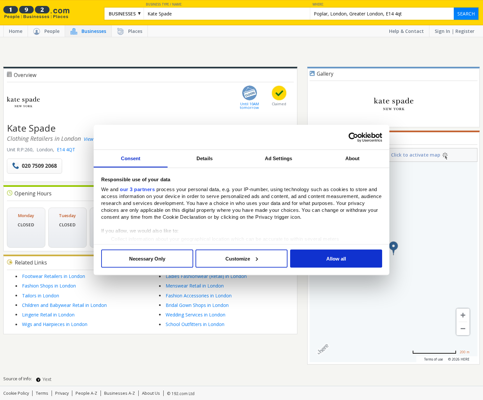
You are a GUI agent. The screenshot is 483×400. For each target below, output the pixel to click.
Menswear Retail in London (195, 286)
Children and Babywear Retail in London (64, 305)
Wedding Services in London (195, 315)
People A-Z (86, 393)
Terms (42, 393)
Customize (237, 258)
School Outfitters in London (195, 324)
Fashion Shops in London (49, 286)
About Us (151, 393)
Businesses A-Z (119, 393)
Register (464, 31)
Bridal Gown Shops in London (197, 305)
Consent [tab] (131, 158)
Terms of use (433, 359)
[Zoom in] (463, 315)
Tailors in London (40, 295)
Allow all (336, 258)
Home (15, 31)
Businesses (93, 31)
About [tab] (352, 158)
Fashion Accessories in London (199, 295)
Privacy (62, 393)
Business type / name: (164, 4)
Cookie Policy (16, 393)
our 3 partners (137, 189)
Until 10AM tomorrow (249, 105)
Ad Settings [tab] (278, 158)
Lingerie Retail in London (48, 315)
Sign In (442, 31)
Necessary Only (147, 258)
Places (135, 31)
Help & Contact (406, 31)
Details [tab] (204, 158)
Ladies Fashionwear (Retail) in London (206, 276)
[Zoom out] (463, 328)
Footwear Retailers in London (53, 276)
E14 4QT (66, 149)
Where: (318, 4)
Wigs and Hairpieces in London (54, 324)
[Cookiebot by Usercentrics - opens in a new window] (353, 137)
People (51, 31)
